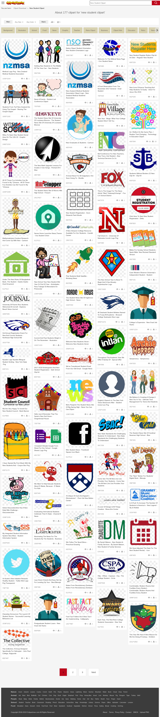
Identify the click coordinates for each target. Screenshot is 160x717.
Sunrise (91, 692)
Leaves (32, 692)
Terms (111, 712)
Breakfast (20, 706)
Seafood (69, 706)
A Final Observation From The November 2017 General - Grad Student (109, 88)
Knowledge (83, 702)
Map (76, 702)
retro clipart (90, 30)
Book (33, 702)
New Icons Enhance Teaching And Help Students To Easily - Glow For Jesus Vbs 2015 (142, 89)
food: (13, 706)
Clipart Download (20, 8)
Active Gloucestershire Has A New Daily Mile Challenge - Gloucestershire (15, 510)
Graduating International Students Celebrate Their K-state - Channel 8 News (47, 514)
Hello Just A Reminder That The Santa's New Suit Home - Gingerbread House (46, 416)
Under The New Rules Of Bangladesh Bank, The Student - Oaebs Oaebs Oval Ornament (16, 282)
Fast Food (45, 706)
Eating (101, 706)
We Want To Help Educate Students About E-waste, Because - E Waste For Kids (47, 486)
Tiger (128, 695)
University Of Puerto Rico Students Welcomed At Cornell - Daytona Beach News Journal (15, 307)
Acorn (20, 692)
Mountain (98, 692)
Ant (20, 695)
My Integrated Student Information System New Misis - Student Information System (15, 535)
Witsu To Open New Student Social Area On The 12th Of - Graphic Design (15, 137)
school (34, 30)
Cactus (39, 692)
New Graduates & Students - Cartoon (80, 143)
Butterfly (33, 695)
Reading (48, 702)
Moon (85, 692)
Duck (59, 695)
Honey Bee (87, 695)
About (105, 712)
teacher (77, 30)
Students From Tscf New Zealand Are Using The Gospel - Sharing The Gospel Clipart (16, 109)
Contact (128, 712)
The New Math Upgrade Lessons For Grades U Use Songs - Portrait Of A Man (48, 168)
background (8, 30)
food (45, 30)
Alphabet (115, 702)
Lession (130, 702)
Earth (50, 692)
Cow (50, 695)
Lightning (79, 692)
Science (97, 702)
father (97, 699)
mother (41, 699)
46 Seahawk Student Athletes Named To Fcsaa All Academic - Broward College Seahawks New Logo (111, 315)
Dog (54, 695)
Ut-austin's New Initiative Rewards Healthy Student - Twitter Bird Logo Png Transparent (15, 581)
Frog (81, 695)
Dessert (32, 706)
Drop (120, 692)
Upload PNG (144, 712)
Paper (103, 702)
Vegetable (77, 706)
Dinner (90, 706)
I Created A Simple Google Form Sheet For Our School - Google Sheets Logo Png (46, 448)
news (54, 30)
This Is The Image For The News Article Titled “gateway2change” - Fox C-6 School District (112, 193)
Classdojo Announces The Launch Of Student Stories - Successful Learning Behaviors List (16, 616)
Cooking (113, 706)
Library (91, 702)
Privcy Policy (119, 712)
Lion (100, 695)
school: (14, 702)
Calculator (123, 702)
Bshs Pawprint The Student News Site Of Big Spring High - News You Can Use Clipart (80, 407)
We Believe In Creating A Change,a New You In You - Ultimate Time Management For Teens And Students (143, 399)
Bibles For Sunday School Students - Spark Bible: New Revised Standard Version (143, 252)
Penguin (122, 695)
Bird (28, 695)
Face (108, 699)
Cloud (115, 692)
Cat (39, 695)
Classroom (40, 702)
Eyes (67, 699)
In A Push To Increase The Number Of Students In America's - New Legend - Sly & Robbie (143, 505)
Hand (118, 699)
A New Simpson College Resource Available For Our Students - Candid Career (79, 233)
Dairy (26, 706)
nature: (14, 692)
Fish (76, 695)
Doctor (58, 699)
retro (143, 30)
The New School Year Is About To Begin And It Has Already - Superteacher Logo (110, 282)
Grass (72, 692)
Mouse (112, 695)
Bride (30, 699)
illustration (22, 30)
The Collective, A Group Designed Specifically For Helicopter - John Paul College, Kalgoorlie (16, 651)
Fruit (51, 706)
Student (21, 702)
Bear (23, 695)
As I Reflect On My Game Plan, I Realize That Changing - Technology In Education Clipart (142, 134)
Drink (38, 706)
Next (93, 672)
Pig (117, 695)
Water (104, 692)
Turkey (133, 695)
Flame (60, 692)
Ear (63, 699)
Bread (107, 706)
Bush (109, 692)
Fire (55, 692)
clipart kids (118, 30)
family (36, 699)
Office (109, 702)
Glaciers (66, 692)
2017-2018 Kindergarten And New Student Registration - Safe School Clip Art (47, 370)
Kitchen (84, 706)
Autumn (26, 692)
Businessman (50, 699)
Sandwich (62, 706)
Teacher (27, 702)
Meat (55, 706)
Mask (20, 699)
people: (14, 699)
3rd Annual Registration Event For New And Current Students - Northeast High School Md (15, 335)
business (104, 30)
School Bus (70, 702)
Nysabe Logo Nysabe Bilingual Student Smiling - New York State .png (14, 362)
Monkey (105, 695)
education (131, 30)
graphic (65, 30)
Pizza (96, 706)
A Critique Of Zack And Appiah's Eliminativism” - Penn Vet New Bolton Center (79, 498)
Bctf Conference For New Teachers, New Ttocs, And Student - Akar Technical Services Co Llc (111, 156)
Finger (113, 699)
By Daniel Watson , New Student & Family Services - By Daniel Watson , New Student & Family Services (111, 544)
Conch (45, 692)
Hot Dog (120, 706)
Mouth (103, 699)
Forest (125, 692)
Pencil (55, 702)
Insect (95, 695)
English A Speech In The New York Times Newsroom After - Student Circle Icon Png (110, 402)
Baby (25, 699)
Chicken (44, 695)
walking (73, 699)
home (79, 699)
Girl (88, 699)
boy (92, 699)
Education (61, 702)
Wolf (138, 695)
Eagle (64, 695)
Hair (84, 699)
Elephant (71, 695)
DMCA (135, 712)
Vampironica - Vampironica (139, 359)
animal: (14, 695)
